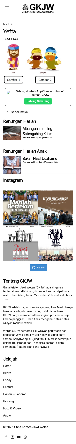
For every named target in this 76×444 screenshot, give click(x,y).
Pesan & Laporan (14, 394)
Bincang (8, 401)
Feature (8, 387)
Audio (7, 415)
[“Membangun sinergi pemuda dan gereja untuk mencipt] (55, 243)
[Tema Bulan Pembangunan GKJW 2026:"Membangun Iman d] (20, 243)
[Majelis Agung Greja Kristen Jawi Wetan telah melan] (55, 207)
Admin (9, 24)
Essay (7, 380)
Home (7, 366)
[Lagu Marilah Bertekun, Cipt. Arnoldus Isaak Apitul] (20, 207)
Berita (7, 373)
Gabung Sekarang (38, 101)
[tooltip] (6, 437)
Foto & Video (12, 408)
